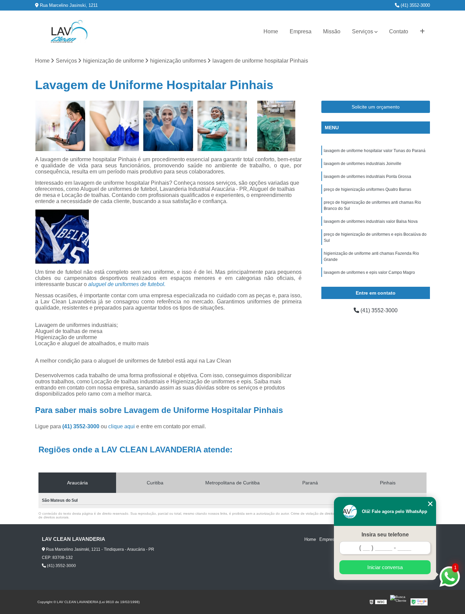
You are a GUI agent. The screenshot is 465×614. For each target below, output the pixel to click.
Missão (331, 31)
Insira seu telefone (385, 534)
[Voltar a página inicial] (69, 31)
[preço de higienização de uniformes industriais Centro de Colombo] (60, 126)
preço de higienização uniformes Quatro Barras (367, 189)
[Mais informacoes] (422, 31)
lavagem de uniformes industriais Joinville (362, 163)
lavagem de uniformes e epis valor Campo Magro (369, 272)
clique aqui (121, 426)
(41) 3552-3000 (414, 5)
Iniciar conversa (385, 567)
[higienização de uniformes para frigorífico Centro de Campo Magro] (222, 126)
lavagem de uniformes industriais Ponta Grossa (367, 176)
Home (270, 31)
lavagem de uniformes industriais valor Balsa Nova (371, 221)
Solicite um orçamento (376, 107)
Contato (398, 31)
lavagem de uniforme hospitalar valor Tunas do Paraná (375, 150)
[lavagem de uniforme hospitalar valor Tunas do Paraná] (114, 126)
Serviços (362, 31)
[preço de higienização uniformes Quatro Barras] (168, 126)
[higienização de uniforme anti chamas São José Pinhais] (276, 126)
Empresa (300, 31)
